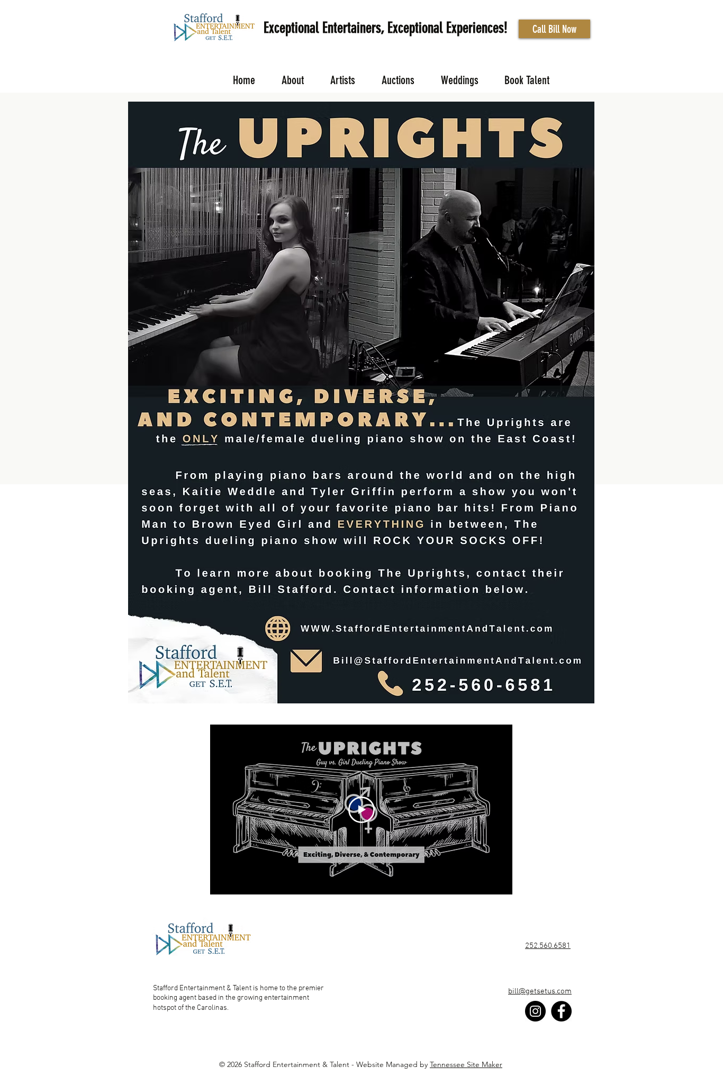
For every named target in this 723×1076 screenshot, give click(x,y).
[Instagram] (535, 1011)
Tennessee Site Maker (466, 1064)
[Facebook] (561, 1011)
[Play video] (361, 810)
